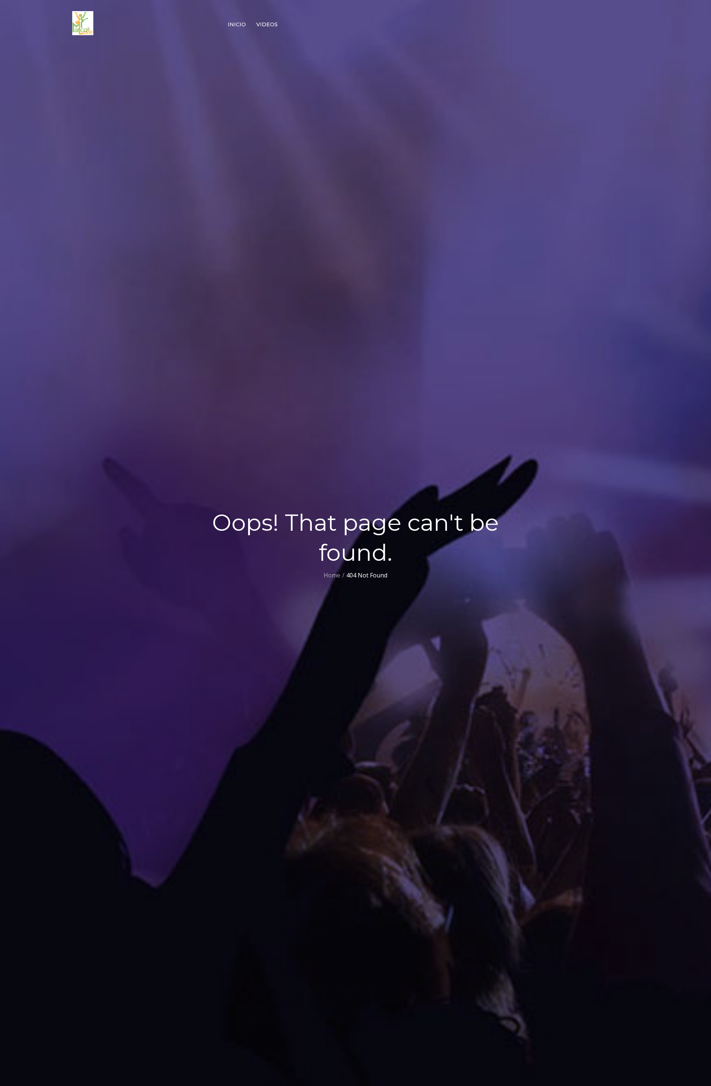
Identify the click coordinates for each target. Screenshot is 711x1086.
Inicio (237, 24)
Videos (267, 24)
